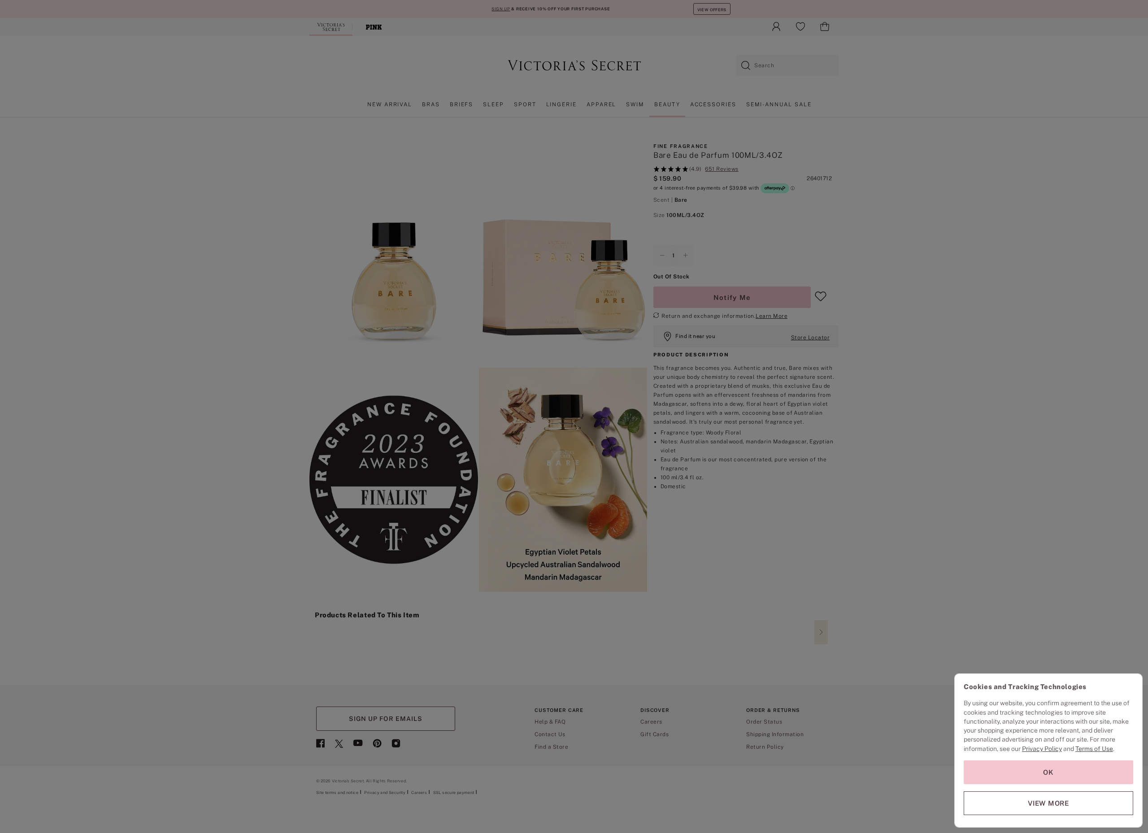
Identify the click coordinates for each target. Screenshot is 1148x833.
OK (1048, 772)
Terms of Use (1094, 748)
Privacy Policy (1042, 748)
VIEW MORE (1048, 803)
